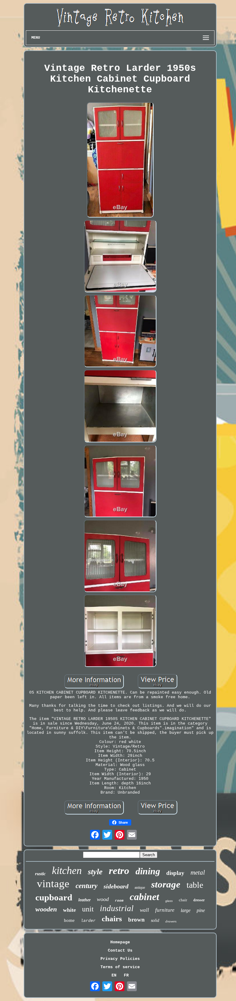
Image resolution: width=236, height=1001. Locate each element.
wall (144, 910)
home (69, 920)
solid (155, 920)
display (175, 873)
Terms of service (120, 967)
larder (88, 920)
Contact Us (120, 950)
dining (148, 871)
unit (88, 909)
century (86, 886)
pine (201, 910)
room (119, 901)
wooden (46, 909)
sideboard (116, 886)
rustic (40, 873)
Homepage (120, 942)
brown (136, 919)
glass (169, 901)
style (95, 871)
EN (114, 975)
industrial (117, 908)
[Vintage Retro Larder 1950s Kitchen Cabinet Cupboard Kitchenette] (120, 161)
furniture (165, 910)
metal (198, 872)
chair (183, 900)
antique (140, 887)
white (69, 910)
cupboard (53, 897)
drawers (170, 921)
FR (126, 975)
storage (165, 884)
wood (103, 899)
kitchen (67, 870)
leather (84, 900)
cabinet (144, 896)
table (195, 885)
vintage (53, 884)
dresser (199, 900)
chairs (112, 918)
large (186, 910)
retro (119, 870)
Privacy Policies (120, 959)
